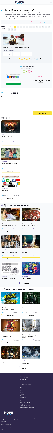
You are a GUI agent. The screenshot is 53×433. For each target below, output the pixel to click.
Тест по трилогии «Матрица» (30, 307)
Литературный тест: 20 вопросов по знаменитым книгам (9, 252)
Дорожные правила (25, 402)
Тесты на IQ (23, 399)
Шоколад (7, 54)
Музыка (22, 394)
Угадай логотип (6, 190)
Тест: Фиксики (26, 278)
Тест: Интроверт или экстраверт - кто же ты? (9, 308)
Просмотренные (26, 384)
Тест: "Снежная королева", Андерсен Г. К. (29, 362)
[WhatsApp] (16, 77)
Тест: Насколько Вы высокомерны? (28, 251)
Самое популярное (27, 377)
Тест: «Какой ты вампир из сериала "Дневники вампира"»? (30, 336)
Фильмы (22, 390)
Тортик (16, 54)
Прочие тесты (10, 7)
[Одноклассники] (10, 77)
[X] (12, 77)
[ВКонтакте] (8, 77)
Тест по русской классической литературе (30, 224)
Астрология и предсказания (27, 407)
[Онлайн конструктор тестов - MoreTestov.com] (19, 2)
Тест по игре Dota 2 (7, 136)
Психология (23, 397)
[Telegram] (18, 77)
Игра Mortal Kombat (7, 362)
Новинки (24, 379)
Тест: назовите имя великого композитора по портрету (10, 224)
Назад (11, 26)
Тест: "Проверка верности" (9, 163)
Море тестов (4, 7)
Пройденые (25, 381)
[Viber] (14, 77)
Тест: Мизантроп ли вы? (9, 278)
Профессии (23, 404)
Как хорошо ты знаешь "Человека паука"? (8, 335)
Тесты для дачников (25, 405)
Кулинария (22, 400)
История (22, 395)
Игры (21, 392)
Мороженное (26, 54)
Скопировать (13, 83)
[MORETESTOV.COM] (7, 413)
